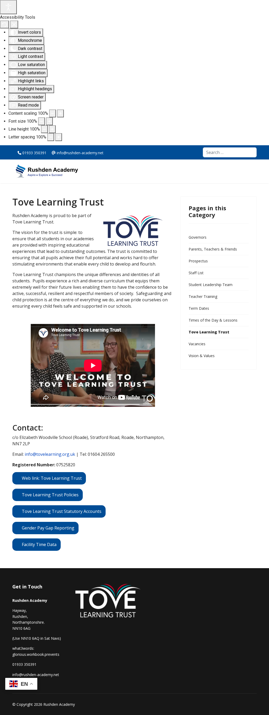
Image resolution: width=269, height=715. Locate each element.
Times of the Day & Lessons (213, 320)
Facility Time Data (39, 544)
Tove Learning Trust (209, 331)
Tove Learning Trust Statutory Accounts (61, 511)
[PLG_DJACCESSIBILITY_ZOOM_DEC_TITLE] (52, 113)
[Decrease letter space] (50, 137)
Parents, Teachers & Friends (213, 249)
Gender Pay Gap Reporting (48, 528)
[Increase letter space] (58, 137)
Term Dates (199, 308)
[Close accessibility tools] (14, 24)
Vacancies (197, 343)
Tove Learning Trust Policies (50, 495)
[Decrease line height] (44, 129)
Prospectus (198, 260)
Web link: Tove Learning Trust (52, 478)
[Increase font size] (49, 121)
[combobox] (230, 152)
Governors (197, 237)
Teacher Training (203, 296)
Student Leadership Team (210, 284)
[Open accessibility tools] (8, 7)
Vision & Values (202, 355)
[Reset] (4, 24)
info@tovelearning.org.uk (50, 454)
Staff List (196, 272)
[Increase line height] (52, 129)
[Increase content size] (60, 113)
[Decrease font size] (41, 121)
